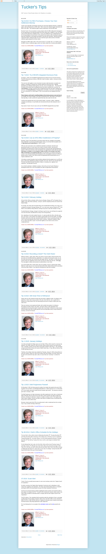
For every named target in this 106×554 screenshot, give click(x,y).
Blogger (58, 544)
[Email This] (48, 68)
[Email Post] (46, 68)
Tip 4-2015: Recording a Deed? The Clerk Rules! (38, 254)
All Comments (71, 22)
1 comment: (41, 131)
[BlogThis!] (49, 68)
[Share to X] (51, 68)
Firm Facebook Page (72, 65)
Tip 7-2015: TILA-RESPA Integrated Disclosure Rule (39, 75)
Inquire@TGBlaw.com (71, 58)
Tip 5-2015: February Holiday (31, 197)
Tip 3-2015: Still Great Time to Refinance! (35, 296)
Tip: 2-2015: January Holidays (31, 341)
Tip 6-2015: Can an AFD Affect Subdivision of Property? (40, 138)
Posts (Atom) (29, 537)
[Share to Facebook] (52, 68)
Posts (69, 20)
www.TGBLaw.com (39, 55)
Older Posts (59, 534)
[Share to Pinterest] (53, 68)
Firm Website (70, 63)
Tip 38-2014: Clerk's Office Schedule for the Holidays (39, 432)
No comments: (42, 247)
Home (39, 534)
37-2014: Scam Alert (28, 478)
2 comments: (42, 192)
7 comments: (41, 68)
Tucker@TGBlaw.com (71, 49)
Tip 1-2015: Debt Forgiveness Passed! (34, 384)
